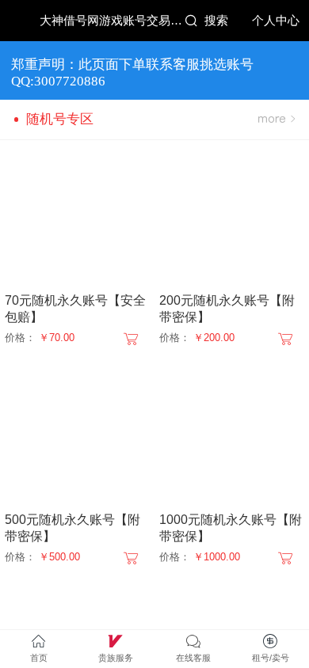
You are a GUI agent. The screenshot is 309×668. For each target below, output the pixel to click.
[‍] (276, 119)
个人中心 (275, 20)
